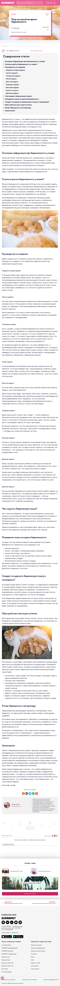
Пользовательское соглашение (29, 979)
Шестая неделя (12, 82)
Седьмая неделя (12, 85)
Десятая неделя (12, 93)
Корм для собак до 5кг (8, 963)
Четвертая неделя (13, 76)
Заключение (10, 111)
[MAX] (20, 922)
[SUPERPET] (30, 918)
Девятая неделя (12, 90)
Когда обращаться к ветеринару (18, 108)
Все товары (5, 968)
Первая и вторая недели (15, 70)
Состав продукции (6, 971)
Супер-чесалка (35, 968)
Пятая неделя (11, 79)
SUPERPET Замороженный (9, 954)
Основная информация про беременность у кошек (25, 61)
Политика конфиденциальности (51, 979)
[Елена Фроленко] (7, 805)
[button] (36, 50)
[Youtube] (16, 922)
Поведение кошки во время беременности (22, 99)
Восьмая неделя (12, 87)
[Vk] (7, 922)
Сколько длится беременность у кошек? (21, 64)
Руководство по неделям (15, 67)
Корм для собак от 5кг (7, 966)
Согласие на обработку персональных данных (12, 983)
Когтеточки (34, 954)
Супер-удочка (34, 966)
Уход (13, 14)
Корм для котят (6, 957)
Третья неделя (12, 73)
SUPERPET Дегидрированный (10, 948)
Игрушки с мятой (35, 963)
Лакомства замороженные (38, 948)
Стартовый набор (6, 945)
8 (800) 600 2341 (9, 915)
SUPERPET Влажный (7, 951)
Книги (32, 960)
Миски (32, 957)
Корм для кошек (6, 960)
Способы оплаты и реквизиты (8, 979)
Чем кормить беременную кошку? (18, 96)
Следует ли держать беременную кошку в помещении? (27, 102)
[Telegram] (3, 922)
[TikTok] (12, 922)
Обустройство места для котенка (18, 105)
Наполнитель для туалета (38, 951)
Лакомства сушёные (36, 945)
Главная (4, 46)
